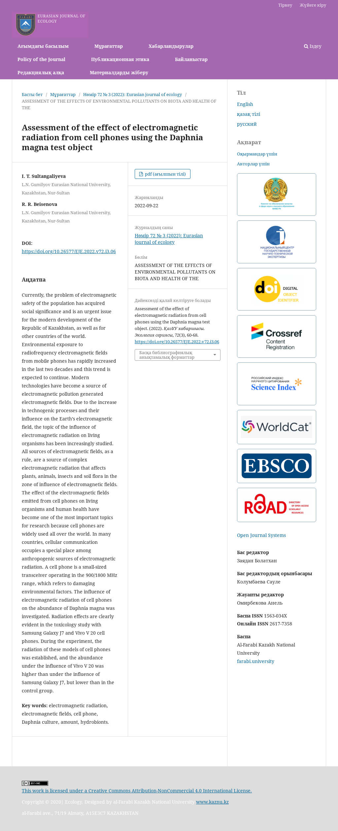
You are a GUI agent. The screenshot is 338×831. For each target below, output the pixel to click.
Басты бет (32, 94)
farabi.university (255, 661)
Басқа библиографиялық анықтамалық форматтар (166, 354)
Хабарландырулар (171, 46)
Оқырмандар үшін (257, 154)
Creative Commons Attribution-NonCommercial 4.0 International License (169, 790)
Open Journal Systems (261, 535)
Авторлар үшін (253, 164)
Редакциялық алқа (40, 72)
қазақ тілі (248, 114)
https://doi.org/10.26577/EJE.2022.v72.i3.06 (69, 251)
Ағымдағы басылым (43, 46)
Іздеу (314, 46)
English (245, 104)
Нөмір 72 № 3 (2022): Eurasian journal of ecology (132, 94)
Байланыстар (191, 59)
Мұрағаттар (108, 46)
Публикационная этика (120, 59)
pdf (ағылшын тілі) (165, 174)
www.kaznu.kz (212, 802)
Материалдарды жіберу (119, 72)
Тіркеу (285, 5)
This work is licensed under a (55, 790)
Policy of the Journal (41, 59)
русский (247, 124)
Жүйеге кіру (313, 5)
